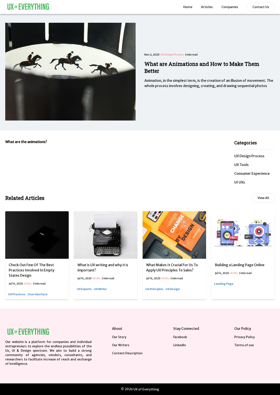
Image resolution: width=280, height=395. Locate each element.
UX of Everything (146, 389)
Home (187, 7)
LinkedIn (179, 345)
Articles (207, 7)
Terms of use (244, 345)
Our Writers (120, 345)
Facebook (180, 337)
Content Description (127, 353)
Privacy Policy (244, 337)
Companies (229, 7)
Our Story (119, 337)
